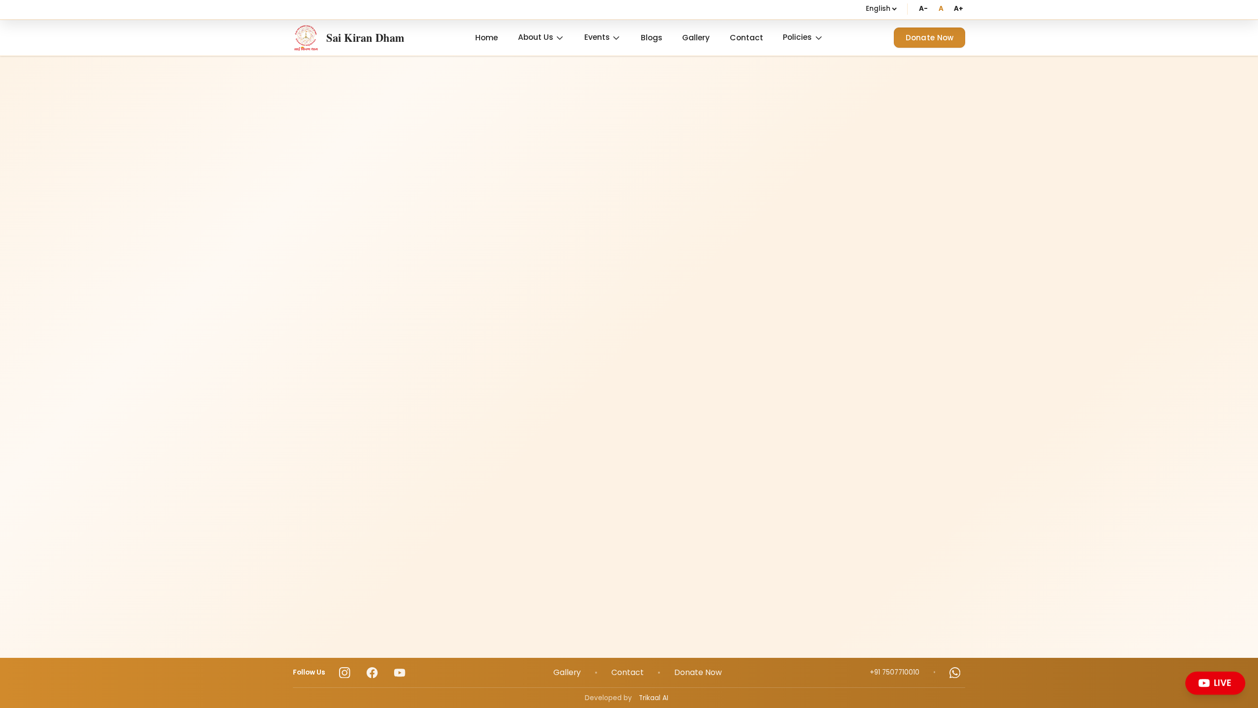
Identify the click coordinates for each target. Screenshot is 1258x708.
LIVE (1223, 682)
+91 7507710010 (894, 672)
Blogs (651, 37)
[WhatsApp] (955, 673)
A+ (958, 8)
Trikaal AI (653, 698)
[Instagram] (344, 673)
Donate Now (930, 37)
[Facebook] (372, 673)
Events (597, 37)
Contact (746, 37)
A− (923, 8)
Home (486, 37)
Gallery (696, 37)
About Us (535, 37)
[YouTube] (399, 673)
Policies (797, 37)
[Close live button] (1242, 673)
